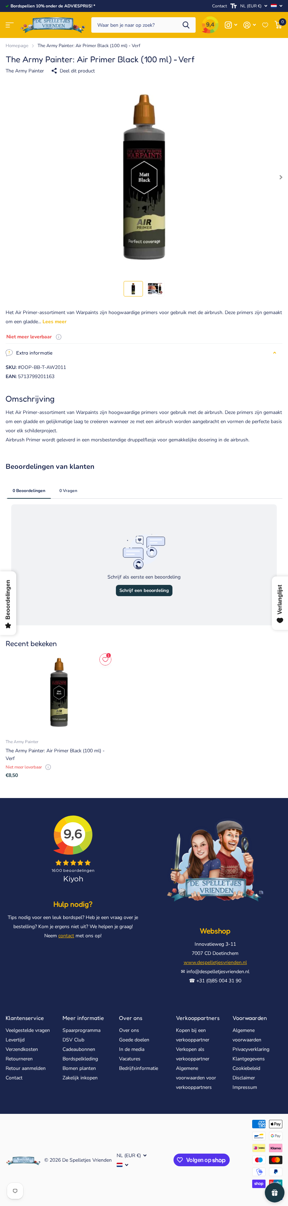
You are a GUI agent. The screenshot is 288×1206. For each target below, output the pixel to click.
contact (66, 935)
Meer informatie (83, 1017)
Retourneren (19, 1058)
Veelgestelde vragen (28, 1030)
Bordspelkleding (80, 1058)
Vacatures (129, 1058)
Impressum (245, 1087)
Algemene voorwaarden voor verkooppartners (196, 1078)
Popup (58, 336)
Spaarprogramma (81, 1030)
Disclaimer (244, 1077)
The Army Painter (25, 71)
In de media (131, 1049)
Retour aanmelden (26, 1068)
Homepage (17, 46)
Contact (219, 6)
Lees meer (54, 321)
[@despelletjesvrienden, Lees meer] (230, 25)
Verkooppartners (198, 1017)
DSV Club (73, 1039)
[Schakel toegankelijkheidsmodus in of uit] (233, 6)
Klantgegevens (249, 1058)
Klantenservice (25, 1017)
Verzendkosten (22, 1049)
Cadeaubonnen (79, 1049)
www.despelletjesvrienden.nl (215, 962)
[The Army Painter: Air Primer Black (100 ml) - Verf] (59, 692)
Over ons (130, 1017)
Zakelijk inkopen (80, 1077)
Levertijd (15, 1039)
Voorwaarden (250, 1017)
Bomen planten (79, 1068)
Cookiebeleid (246, 1068)
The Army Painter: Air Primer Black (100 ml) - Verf (55, 754)
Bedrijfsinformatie (138, 1068)
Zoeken (186, 25)
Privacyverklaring (251, 1049)
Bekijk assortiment (10, 25)
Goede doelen (134, 1039)
